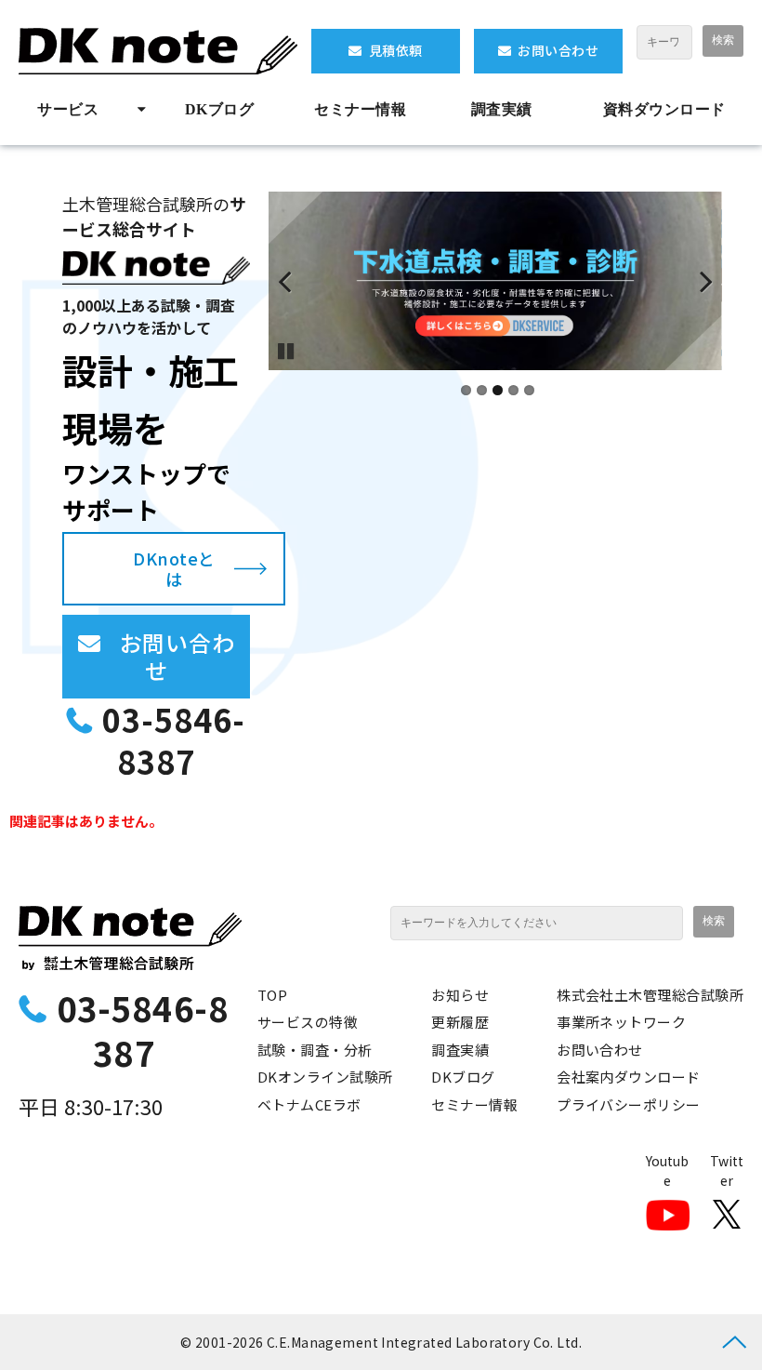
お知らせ (460, 994)
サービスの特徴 (307, 1021)
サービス (68, 109)
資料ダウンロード (664, 109)
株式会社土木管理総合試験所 (650, 994)
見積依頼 (396, 50)
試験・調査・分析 (315, 1049)
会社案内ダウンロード (629, 1076)
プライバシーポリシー (629, 1104)
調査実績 (501, 109)
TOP (272, 994)
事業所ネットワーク (621, 1021)
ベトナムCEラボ (309, 1104)
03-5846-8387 (173, 740)
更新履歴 (460, 1021)
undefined (296, 280)
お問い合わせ (558, 50)
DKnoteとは (174, 569)
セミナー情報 (360, 109)
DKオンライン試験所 (325, 1076)
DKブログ (219, 109)
